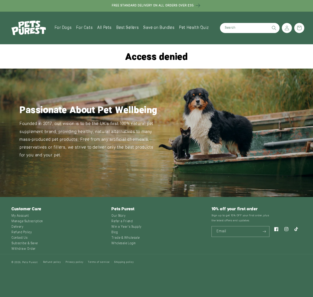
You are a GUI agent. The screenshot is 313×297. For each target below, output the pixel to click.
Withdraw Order (23, 249)
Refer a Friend (122, 221)
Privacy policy (74, 262)
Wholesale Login (123, 243)
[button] (63, 28)
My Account (20, 216)
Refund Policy (21, 232)
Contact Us (19, 238)
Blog (114, 232)
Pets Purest (30, 262)
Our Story (118, 216)
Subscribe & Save (24, 243)
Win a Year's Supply (126, 227)
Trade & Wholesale (125, 238)
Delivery (17, 227)
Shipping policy (124, 262)
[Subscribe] (264, 231)
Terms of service (99, 262)
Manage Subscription (27, 221)
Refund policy (52, 262)
